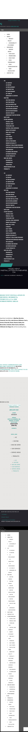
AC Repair (8, 85)
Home (8, 34)
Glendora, (22, 325)
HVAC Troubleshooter (12, 65)
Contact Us (10, 73)
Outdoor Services (11, 154)
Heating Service (10, 100)
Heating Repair (10, 102)
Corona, (2, 322)
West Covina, (15, 325)
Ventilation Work (11, 141)
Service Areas (10, 50)
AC (4, 81)
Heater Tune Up (10, 113)
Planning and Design (11, 152)
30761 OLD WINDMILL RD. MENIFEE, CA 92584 (14, 420)
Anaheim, (9, 325)
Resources (10, 47)
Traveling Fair (10, 126)
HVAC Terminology (11, 61)
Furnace (8, 134)
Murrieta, (21, 318)
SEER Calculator (11, 70)
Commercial (9, 162)
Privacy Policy (10, 40)
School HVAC (9, 122)
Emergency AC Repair (12, 96)
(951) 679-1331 (15, 26)
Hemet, (12, 322)
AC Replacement (10, 87)
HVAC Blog (12, 54)
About (8, 36)
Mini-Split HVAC (10, 132)
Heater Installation (11, 591)
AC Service (9, 83)
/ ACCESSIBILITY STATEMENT (8, 520)
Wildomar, (21, 320)
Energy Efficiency (11, 130)
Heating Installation (12, 106)
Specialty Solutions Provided (14, 145)
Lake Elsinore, (14, 320)
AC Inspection (10, 89)
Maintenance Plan (9, 167)
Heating (6, 98)
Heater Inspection (11, 104)
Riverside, (7, 322)
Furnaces (11, 640)
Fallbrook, (2, 327)
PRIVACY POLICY (5, 517)
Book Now (3, 529)
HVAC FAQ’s (12, 58)
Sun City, (8, 320)
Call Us (2, 528)
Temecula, (3, 320)
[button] (14, 30)
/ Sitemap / (4, 514)
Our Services (16, 449)
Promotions (12, 56)
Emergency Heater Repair (13, 115)
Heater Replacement (12, 109)
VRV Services (9, 149)
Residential (9, 160)
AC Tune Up (9, 93)
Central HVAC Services (12, 128)
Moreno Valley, (18, 322)
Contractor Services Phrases (14, 147)
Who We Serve (8, 158)
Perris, (26, 320)
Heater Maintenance (11, 111)
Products (7, 169)
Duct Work (9, 137)
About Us (9, 537)
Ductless (6, 117)
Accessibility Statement (12, 44)
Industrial (9, 164)
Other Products (10, 156)
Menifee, (16, 318)
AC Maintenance (10, 91)
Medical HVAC (9, 124)
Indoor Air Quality (11, 143)
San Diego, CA (9, 327)
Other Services (8, 119)
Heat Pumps (9, 139)
